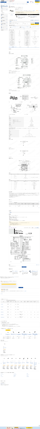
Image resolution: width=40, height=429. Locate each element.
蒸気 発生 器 (28, 376)
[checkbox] (4, 7)
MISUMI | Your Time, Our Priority (3, 0)
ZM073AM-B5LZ (2, 314)
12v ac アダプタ (15, 374)
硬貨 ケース (15, 376)
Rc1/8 (2, 24)
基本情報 (10, 212)
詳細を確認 (34, 10)
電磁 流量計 (15, 375)
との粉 (1, 375)
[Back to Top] (39, 425)
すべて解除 (6, 5)
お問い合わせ (33, 2)
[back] (1, 334)
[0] (30, 1)
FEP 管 (27, 373)
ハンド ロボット (2, 376)
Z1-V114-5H (2, 309)
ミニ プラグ (2, 373)
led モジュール (28, 374)
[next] (38, 334)
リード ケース (15, 373)
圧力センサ (28, 375)
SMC (9, 5)
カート (30, 2)
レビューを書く (21, 287)
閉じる (33, 427)
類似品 (10, 21)
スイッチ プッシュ (2, 374)
